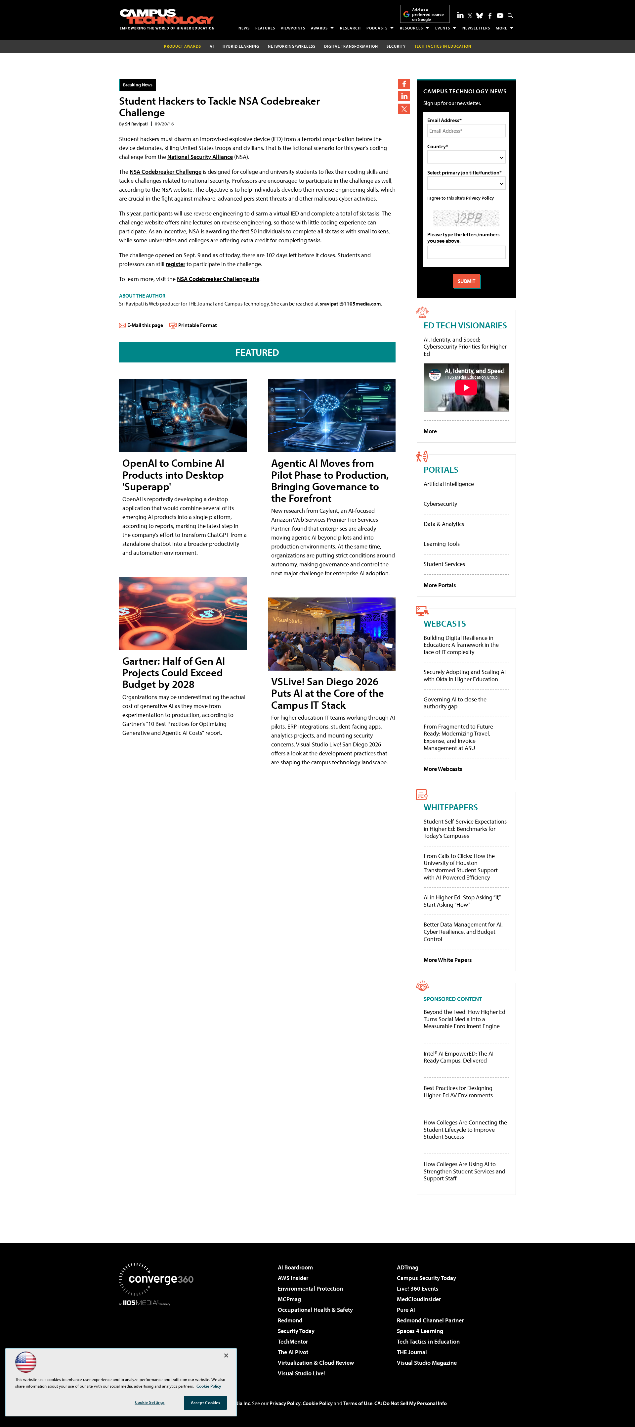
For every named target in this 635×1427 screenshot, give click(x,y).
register (175, 264)
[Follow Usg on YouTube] (500, 15)
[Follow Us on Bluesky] (479, 15)
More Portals (440, 585)
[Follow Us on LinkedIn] (460, 15)
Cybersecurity (440, 503)
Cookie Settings (150, 1402)
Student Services (444, 564)
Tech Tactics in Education (428, 1341)
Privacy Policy (480, 198)
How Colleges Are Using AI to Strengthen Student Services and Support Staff (464, 1171)
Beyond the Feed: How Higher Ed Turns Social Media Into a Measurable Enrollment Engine (464, 1019)
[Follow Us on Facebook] (490, 16)
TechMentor (293, 1341)
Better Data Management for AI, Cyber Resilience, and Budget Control (463, 931)
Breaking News (137, 84)
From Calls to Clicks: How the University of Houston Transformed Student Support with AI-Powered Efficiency (461, 866)
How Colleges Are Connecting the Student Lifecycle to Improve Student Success (465, 1129)
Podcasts (377, 27)
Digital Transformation (351, 46)
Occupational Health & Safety (315, 1309)
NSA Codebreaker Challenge (165, 171)
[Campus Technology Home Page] (167, 19)
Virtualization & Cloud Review (316, 1362)
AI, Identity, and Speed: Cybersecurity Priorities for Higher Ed (465, 346)
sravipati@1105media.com (350, 303)
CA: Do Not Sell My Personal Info (410, 1403)
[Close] (226, 1355)
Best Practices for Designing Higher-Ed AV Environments (458, 1091)
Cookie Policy (318, 1403)
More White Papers (448, 960)
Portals (441, 469)
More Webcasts (443, 769)
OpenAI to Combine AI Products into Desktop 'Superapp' (173, 474)
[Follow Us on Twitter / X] (470, 15)
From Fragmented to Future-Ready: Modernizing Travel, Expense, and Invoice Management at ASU (459, 737)
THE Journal (412, 1352)
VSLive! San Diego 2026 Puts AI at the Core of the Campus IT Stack (327, 693)
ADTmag (407, 1267)
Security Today (296, 1331)
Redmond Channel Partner (430, 1320)
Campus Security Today (426, 1278)
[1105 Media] (158, 1339)
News (244, 27)
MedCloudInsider (419, 1299)
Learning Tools (442, 543)
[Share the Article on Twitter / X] (404, 109)
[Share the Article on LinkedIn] (404, 96)
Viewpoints (293, 27)
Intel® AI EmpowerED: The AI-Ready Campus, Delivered (459, 1057)
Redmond (290, 1320)
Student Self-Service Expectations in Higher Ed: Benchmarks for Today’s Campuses (465, 828)
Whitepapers (451, 807)
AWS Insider (293, 1278)
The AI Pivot (293, 1352)
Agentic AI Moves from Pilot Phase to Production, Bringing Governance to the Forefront (330, 480)
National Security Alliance (200, 157)
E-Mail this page (145, 325)
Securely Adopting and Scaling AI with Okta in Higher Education (465, 675)
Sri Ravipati (136, 123)
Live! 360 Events (418, 1288)
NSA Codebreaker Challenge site (218, 279)
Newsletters (476, 27)
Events (442, 27)
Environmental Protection (310, 1288)
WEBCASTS (445, 623)
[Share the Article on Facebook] (404, 84)
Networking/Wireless (292, 46)
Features (265, 27)
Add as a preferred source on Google (428, 14)
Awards (319, 27)
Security (396, 46)
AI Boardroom (295, 1267)
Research (350, 27)
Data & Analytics (444, 524)
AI (212, 46)
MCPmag (289, 1299)
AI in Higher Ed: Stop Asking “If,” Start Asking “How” (462, 900)
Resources (411, 27)
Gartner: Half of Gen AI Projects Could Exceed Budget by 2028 (173, 672)
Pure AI (406, 1309)
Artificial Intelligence (449, 484)
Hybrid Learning (241, 46)
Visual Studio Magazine (427, 1362)
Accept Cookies (205, 1402)
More (501, 27)
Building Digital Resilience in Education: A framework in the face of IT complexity (461, 645)
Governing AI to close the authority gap (455, 702)
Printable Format (197, 325)
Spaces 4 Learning (420, 1331)
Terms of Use (357, 1403)
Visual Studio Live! (301, 1373)
